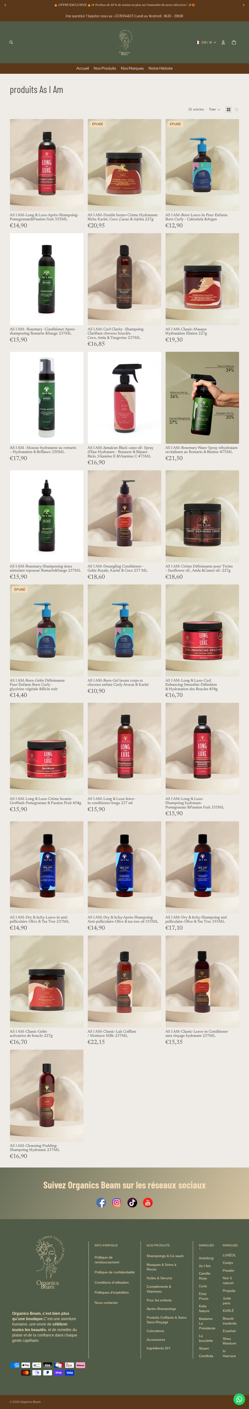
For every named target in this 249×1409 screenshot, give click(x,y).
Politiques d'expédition (112, 1293)
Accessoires (156, 1340)
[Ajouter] (75, 203)
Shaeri (204, 1348)
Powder (228, 1270)
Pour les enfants (159, 1300)
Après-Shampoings (161, 1309)
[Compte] (223, 42)
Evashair (229, 1331)
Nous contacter (106, 1303)
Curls (203, 1286)
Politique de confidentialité (115, 1272)
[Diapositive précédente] (17, 279)
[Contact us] (239, 1399)
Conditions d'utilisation (112, 1282)
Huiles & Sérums (159, 1278)
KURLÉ (228, 1311)
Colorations (155, 1331)
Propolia (229, 1291)
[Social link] (101, 1202)
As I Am (205, 1266)
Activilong (206, 1258)
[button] (214, 109)
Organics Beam (30, 1402)
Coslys (228, 1263)
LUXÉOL (229, 1255)
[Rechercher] (11, 42)
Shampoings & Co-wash (165, 1256)
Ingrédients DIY (158, 1348)
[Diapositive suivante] (76, 279)
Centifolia (206, 1356)
